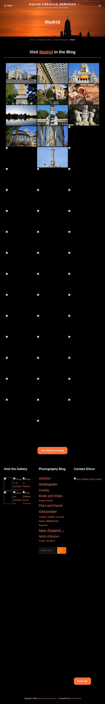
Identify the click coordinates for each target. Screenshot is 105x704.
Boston (42, 500)
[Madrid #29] (52, 262)
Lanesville (60, 517)
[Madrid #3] (83, 73)
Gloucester (48, 512)
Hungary (43, 517)
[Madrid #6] (83, 94)
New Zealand (50, 530)
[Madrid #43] (21, 367)
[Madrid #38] (52, 325)
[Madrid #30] (83, 262)
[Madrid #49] (21, 409)
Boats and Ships (50, 496)
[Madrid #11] (52, 136)
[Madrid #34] (21, 304)
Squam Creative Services (52, 4)
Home (32, 40)
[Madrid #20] (52, 199)
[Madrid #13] (21, 157)
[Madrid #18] (83, 178)
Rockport (51, 541)
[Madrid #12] (83, 136)
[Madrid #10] (21, 136)
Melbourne (52, 521)
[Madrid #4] (21, 94)
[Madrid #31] (21, 283)
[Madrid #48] (83, 388)
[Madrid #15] (83, 157)
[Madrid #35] (52, 304)
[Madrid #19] (21, 199)
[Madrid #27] (83, 241)
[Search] (61, 550)
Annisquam (48, 484)
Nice (63, 531)
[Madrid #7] (21, 115)
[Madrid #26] (52, 241)
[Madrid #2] (52, 73)
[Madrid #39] (83, 325)
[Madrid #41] (52, 346)
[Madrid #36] (83, 304)
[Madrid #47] (52, 388)
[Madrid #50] (52, 409)
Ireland (51, 517)
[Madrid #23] (52, 220)
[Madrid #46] (21, 388)
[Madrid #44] (52, 367)
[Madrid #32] (52, 283)
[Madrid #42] (83, 346)
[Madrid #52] (52, 430)
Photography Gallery (43, 40)
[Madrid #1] (21, 73)
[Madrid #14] (52, 157)
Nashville (43, 525)
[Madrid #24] (83, 220)
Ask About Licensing (52, 450)
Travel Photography (61, 40)
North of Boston (49, 536)
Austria (44, 490)
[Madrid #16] (21, 178)
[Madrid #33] (83, 283)
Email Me (82, 681)
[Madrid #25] (21, 241)
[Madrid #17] (52, 178)
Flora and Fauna (50, 505)
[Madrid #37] (21, 325)
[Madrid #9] (83, 115)
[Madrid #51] (83, 409)
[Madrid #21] (83, 199)
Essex (50, 500)
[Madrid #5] (52, 94)
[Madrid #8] (52, 115)
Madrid (46, 52)
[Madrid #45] (83, 367)
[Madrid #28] (21, 262)
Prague (42, 541)
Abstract (45, 478)
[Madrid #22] (21, 220)
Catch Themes (75, 698)
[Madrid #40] (21, 346)
